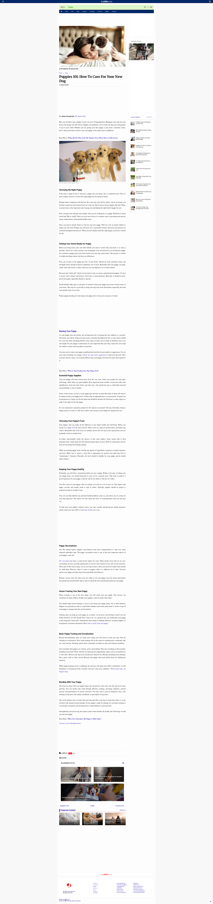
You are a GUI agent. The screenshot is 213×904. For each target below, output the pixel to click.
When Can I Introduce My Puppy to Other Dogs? (85, 719)
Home (60, 73)
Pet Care (100, 11)
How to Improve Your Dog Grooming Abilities (90, 822)
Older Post (119, 806)
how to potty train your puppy (98, 623)
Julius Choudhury (76, 900)
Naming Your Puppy (67, 331)
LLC (67, 899)
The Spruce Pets (80, 116)
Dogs (78, 11)
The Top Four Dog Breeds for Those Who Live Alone (143, 184)
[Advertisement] (92, 19)
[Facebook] (145, 7)
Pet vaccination (64, 561)
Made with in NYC (64, 900)
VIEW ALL (149, 117)
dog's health (88, 510)
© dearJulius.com (69, 891)
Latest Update (135, 117)
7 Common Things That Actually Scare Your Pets (142, 207)
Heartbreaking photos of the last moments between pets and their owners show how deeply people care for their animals (141, 51)
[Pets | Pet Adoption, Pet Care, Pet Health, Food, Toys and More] (70, 8)
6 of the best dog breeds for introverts (74, 778)
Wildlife (107, 11)
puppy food (71, 427)
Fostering (92, 11)
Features (114, 11)
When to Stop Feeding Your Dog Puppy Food (83, 371)
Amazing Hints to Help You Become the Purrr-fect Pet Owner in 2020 (114, 821)
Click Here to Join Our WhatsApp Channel (70, 723)
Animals (85, 11)
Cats (72, 11)
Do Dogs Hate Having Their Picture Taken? (75, 797)
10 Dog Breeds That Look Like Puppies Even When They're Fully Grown (93, 138)
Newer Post (64, 806)
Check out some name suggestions (94, 355)
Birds (66, 11)
